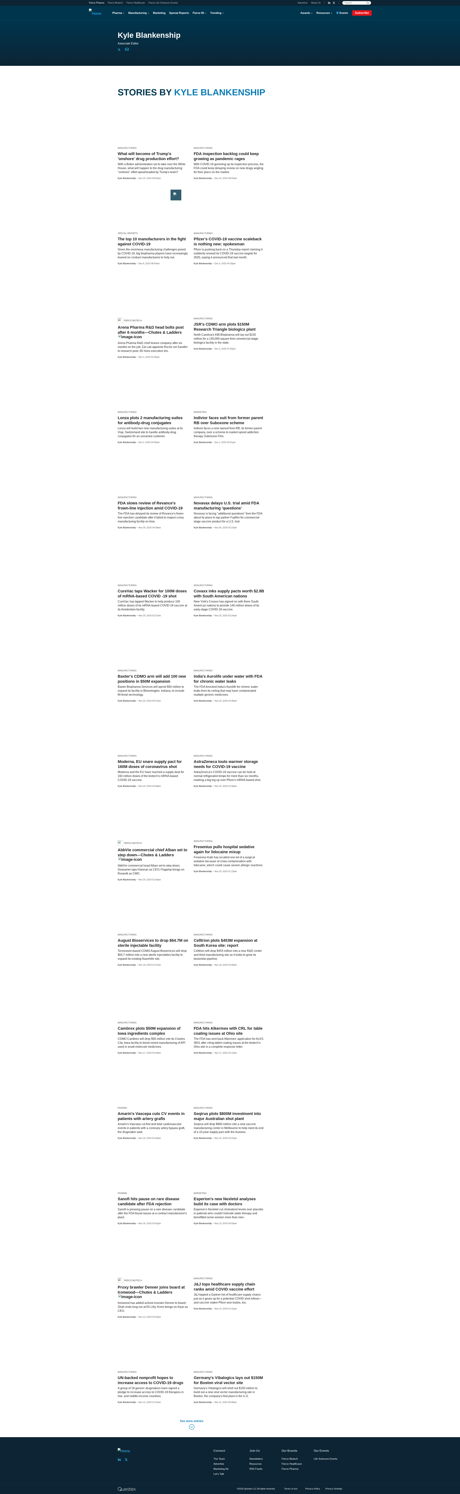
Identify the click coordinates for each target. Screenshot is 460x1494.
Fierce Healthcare (135, 2)
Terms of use (291, 1489)
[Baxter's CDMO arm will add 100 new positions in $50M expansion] (126, 630)
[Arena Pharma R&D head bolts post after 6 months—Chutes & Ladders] (128, 278)
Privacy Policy (312, 1489)
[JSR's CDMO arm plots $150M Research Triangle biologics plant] (205, 278)
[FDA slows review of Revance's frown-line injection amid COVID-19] (144, 457)
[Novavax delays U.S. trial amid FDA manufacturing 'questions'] (209, 457)
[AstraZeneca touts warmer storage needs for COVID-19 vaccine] (225, 715)
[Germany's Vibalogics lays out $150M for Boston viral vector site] (214, 1331)
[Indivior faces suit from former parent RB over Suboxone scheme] (199, 371)
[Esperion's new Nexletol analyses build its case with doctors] (227, 1153)
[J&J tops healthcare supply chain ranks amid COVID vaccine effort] (198, 1238)
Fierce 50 (198, 12)
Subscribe (362, 12)
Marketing (159, 12)
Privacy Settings (333, 1489)
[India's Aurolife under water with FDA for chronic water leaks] (200, 630)
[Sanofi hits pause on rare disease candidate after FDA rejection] (131, 1153)
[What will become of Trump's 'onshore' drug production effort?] (130, 107)
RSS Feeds (255, 1468)
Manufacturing (137, 12)
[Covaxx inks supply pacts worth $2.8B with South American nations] (202, 545)
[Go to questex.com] (127, 1488)
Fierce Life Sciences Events (163, 2)
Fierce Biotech (115, 2)
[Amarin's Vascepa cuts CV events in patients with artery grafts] (135, 1067)
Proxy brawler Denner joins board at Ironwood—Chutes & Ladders (151, 1290)
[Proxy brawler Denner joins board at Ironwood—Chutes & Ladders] (136, 1238)
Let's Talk (218, 1473)
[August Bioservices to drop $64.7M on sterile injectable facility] (150, 894)
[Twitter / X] (334, 3)
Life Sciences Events (325, 1458)
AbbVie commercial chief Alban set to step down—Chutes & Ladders (152, 852)
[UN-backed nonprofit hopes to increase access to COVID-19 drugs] (153, 1334)
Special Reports (179, 12)
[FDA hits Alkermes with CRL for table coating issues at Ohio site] (205, 982)
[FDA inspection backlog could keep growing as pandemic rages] (205, 107)
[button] (191, 1425)
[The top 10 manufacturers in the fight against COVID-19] (149, 193)
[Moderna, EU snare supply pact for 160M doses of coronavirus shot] (141, 715)
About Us (316, 2)
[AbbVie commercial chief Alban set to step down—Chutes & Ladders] (127, 800)
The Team (219, 1458)
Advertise (302, 2)
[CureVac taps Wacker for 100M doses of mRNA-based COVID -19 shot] (135, 545)
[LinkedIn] (329, 3)
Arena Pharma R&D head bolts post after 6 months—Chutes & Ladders (151, 330)
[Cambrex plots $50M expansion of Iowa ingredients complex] (134, 982)
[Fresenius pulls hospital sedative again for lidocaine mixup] (198, 800)
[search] (368, 2)
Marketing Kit (220, 1468)
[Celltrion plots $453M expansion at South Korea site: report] (206, 894)
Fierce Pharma (96, 2)
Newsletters (256, 1458)
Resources (323, 12)
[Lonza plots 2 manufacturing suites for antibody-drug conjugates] (135, 371)
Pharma (117, 12)
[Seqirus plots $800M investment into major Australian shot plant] (219, 1067)
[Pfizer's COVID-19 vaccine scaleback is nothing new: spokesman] (200, 193)
